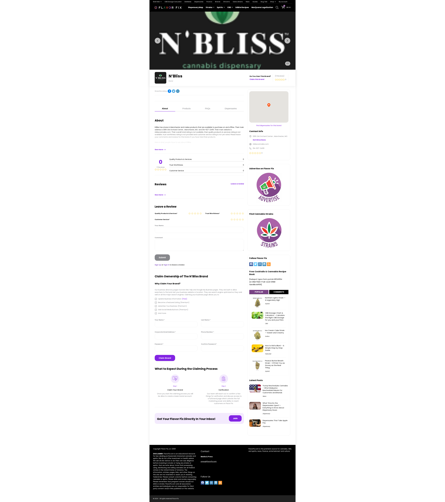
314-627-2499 (208, 130)
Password (159, 344)
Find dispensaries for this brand (268, 125)
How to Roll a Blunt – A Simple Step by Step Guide (274, 347)
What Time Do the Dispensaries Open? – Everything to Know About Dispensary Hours (273, 406)
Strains (209, 7)
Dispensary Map (195, 7)
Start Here (156, 2)
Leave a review (237, 184)
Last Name (205, 320)
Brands (217, 2)
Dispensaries (198, 2)
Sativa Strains (238, 2)
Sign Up (158, 265)
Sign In (166, 265)
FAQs (207, 108)
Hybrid (267, 304)
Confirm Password (209, 344)
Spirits (220, 7)
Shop (272, 2)
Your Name (159, 226)
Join (235, 418)
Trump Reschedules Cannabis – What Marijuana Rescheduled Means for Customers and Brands (275, 389)
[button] (158, 41)
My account (283, 2)
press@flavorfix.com (209, 461)
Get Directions (259, 140)
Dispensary (266, 414)
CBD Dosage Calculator (173, 2)
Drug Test (264, 2)
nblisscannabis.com (163, 132)
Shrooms (226, 2)
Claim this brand (257, 79)
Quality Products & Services (166, 213)
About (165, 108)
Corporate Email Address (165, 332)
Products (186, 108)
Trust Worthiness (212, 213)
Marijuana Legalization (262, 7)
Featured (268, 354)
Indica (267, 336)
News (248, 2)
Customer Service (162, 219)
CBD (229, 7)
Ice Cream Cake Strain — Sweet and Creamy (274, 331)
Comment (159, 238)
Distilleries (187, 2)
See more (159, 149)
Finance (209, 2)
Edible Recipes (242, 7)
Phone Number (207, 332)
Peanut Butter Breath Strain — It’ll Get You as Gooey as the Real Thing (275, 364)
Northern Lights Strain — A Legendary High (275, 299)
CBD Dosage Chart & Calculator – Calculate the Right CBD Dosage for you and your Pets (275, 316)
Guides (255, 2)
